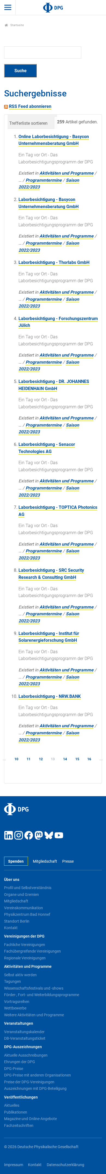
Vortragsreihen (16, 1001)
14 (65, 759)
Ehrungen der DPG (19, 1062)
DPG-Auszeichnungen (23, 1047)
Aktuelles (11, 1105)
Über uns (11, 879)
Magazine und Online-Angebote (30, 1119)
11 (28, 759)
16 (89, 759)
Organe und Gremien (21, 894)
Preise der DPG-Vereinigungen (29, 1082)
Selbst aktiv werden (20, 975)
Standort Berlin (16, 921)
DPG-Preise (13, 1068)
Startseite (17, 25)
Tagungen (12, 981)
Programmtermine (44, 180)
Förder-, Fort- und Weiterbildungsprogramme (41, 995)
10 (16, 759)
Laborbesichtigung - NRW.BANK (49, 696)
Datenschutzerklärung (65, 1165)
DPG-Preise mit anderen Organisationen (37, 1075)
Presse (67, 861)
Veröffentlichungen (21, 1097)
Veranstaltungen (18, 1023)
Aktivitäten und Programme (66, 173)
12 (41, 759)
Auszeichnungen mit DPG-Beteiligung (35, 1088)
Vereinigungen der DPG (24, 936)
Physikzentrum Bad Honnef (27, 914)
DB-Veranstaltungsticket (24, 1038)
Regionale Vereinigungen (25, 958)
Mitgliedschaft (45, 861)
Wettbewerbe (15, 1008)
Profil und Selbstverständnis (27, 888)
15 (77, 759)
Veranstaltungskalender (24, 1032)
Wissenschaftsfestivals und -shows (33, 988)
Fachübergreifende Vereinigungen (32, 951)
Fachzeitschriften (18, 1125)
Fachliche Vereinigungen (24, 944)
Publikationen (15, 1112)
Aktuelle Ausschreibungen (26, 1055)
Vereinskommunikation (23, 908)
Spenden (16, 861)
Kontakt (11, 928)
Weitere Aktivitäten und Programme (34, 1015)
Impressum (13, 1165)
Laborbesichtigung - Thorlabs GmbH (53, 262)
